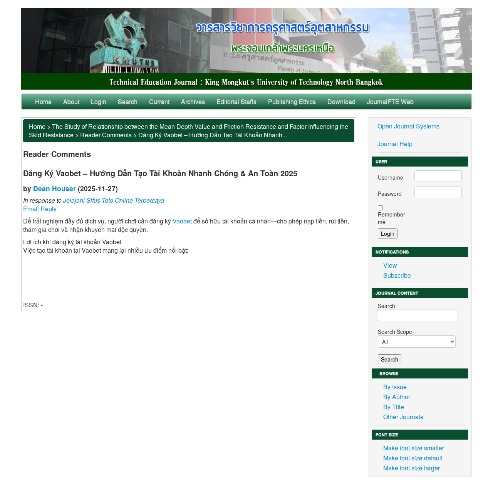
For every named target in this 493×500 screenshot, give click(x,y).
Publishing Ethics (292, 101)
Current (159, 101)
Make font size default (413, 457)
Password (390, 193)
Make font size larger (411, 467)
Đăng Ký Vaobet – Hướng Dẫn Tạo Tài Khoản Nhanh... (212, 134)
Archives (193, 101)
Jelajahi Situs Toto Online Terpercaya (113, 200)
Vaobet (182, 221)
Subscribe (397, 275)
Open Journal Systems (408, 126)
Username (390, 177)
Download (341, 101)
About (71, 101)
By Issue (395, 386)
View (390, 265)
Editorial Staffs (236, 101)
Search (128, 101)
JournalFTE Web (390, 101)
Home (43, 101)
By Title (393, 406)
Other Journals (403, 416)
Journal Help (395, 143)
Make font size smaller (413, 447)
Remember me (391, 218)
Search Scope (395, 331)
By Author (396, 396)
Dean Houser (54, 188)
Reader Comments (106, 134)
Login (98, 101)
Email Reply (40, 208)
